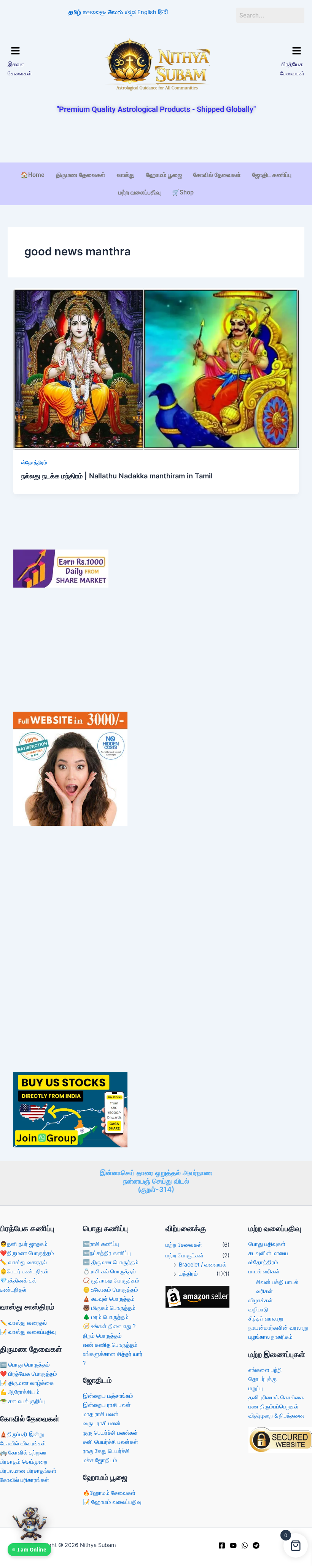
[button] (42, 51)
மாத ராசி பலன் (100, 1414)
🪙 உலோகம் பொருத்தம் (110, 1289)
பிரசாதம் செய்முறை (23, 1461)
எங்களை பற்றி (265, 1370)
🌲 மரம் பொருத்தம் (106, 1317)
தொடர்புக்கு (262, 1379)
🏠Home (33, 174)
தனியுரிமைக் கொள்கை (276, 1397)
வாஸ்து (126, 174)
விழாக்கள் (260, 1300)
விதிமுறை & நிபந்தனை (276, 1415)
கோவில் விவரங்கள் (23, 1443)
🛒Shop (183, 192)
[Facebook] (221, 1545)
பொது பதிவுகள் (266, 1244)
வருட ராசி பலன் (102, 1423)
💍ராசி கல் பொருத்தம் (109, 1271)
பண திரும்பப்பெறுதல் (273, 1406)
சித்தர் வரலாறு (265, 1318)
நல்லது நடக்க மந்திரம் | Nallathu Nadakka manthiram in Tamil (117, 476)
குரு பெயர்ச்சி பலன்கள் (110, 1432)
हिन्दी (163, 12)
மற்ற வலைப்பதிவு (139, 192)
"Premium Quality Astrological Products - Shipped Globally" (156, 109)
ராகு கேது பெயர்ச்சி (106, 1451)
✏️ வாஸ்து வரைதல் (23, 1262)
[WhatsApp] (244, 1545)
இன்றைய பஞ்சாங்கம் (108, 1395)
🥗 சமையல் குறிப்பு (23, 1401)
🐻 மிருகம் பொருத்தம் (109, 1308)
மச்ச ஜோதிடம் (100, 1460)
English (146, 12)
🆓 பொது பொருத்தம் (25, 1364)
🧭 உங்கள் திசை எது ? (109, 1326)
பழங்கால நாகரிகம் (270, 1336)
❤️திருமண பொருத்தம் (27, 1253)
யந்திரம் (188, 1273)
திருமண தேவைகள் (80, 174)
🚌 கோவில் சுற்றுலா (23, 1452)
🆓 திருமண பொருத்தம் (110, 1262)
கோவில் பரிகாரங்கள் (24, 1480)
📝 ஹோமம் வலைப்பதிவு (112, 1502)
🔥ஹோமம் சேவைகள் (109, 1493)
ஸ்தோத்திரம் (34, 462)
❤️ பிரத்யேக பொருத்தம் (28, 1373)
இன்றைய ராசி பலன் (107, 1405)
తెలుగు (115, 12)
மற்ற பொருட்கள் (185, 1255)
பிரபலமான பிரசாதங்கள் (28, 1470)
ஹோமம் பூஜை (164, 174)
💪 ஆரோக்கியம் (20, 1392)
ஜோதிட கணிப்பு (271, 174)
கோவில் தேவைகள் (217, 174)
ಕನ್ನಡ (130, 12)
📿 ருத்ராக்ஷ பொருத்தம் (111, 1280)
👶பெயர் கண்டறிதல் (24, 1271)
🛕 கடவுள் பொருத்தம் (109, 1298)
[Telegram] (256, 1545)
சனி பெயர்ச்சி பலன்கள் (110, 1442)
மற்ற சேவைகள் (184, 1244)
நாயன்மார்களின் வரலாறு (278, 1327)
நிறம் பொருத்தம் (102, 1335)
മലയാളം (94, 12)
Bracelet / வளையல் (202, 1264)
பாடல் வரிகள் (264, 1271)
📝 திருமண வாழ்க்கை (27, 1383)
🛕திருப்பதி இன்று (22, 1434)
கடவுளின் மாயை (268, 1253)
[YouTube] (233, 1545)
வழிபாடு (258, 1309)
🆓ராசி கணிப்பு (101, 1244)
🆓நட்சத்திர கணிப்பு (107, 1253)
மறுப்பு (255, 1388)
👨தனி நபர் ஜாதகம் (24, 1244)
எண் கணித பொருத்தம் (110, 1344)
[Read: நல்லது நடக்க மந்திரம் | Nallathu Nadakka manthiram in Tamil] (156, 368)
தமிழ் (74, 12)
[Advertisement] (156, 139)
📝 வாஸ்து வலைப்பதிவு (28, 1332)
